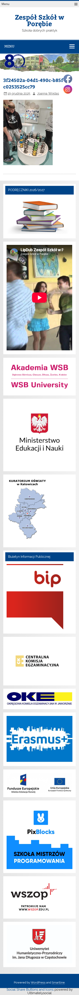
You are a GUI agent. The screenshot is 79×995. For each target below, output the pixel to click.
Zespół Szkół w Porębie (39, 20)
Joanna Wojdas (48, 93)
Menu (5, 4)
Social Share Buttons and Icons (30, 990)
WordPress (38, 982)
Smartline (58, 982)
